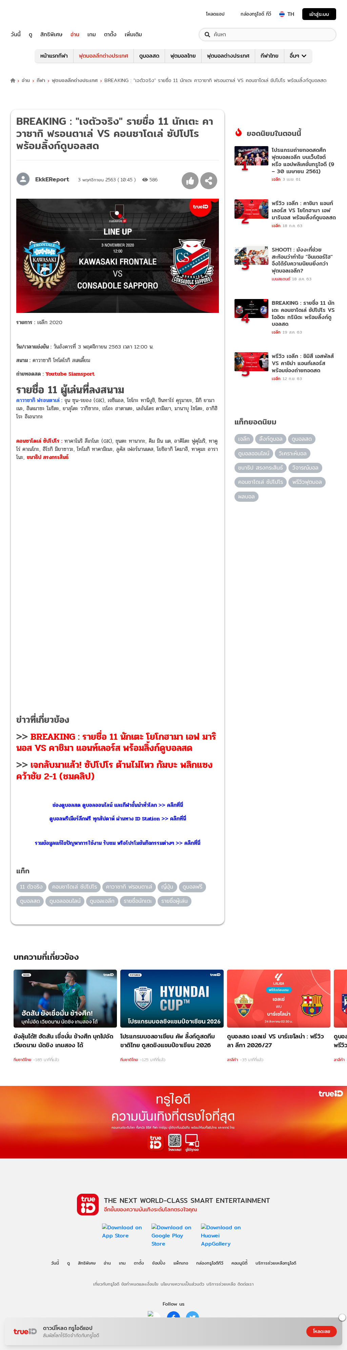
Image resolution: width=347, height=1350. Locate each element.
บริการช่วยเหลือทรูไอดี (276, 1262)
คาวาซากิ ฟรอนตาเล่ (129, 886)
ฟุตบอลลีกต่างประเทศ (103, 56)
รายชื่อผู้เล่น (174, 901)
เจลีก (244, 439)
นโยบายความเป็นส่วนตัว (182, 1283)
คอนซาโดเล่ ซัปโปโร (74, 886)
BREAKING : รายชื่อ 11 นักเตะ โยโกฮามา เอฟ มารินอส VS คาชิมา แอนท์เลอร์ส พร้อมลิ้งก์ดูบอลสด (116, 742)
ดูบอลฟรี (192, 886)
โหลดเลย (321, 1331)
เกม (91, 35)
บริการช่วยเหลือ (221, 1283)
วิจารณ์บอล (305, 467)
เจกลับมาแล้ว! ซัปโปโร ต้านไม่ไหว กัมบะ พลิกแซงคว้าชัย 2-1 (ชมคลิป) (114, 770)
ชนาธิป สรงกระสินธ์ (260, 467)
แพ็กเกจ (181, 1262)
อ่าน (74, 35)
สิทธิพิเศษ (51, 35)
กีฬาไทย (270, 56)
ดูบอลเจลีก (102, 901)
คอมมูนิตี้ (239, 1262)
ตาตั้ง (110, 35)
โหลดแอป (215, 14)
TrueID (31, 14)
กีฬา (41, 80)
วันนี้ (16, 35)
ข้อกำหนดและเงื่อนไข (139, 1283)
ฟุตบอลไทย (183, 56)
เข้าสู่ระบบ (319, 14)
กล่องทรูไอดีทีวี (209, 1262)
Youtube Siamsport (70, 374)
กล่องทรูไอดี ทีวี (256, 14)
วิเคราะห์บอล (293, 453)
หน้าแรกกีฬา (54, 56)
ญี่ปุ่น (167, 886)
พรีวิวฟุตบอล (307, 482)
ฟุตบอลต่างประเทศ (228, 56)
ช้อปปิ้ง (158, 1262)
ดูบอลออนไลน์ (65, 901)
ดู (30, 35)
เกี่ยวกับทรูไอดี (106, 1283)
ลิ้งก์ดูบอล (271, 439)
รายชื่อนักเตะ (138, 901)
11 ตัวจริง (31, 886)
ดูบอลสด (149, 56)
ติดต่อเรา (246, 1283)
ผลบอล (246, 496)
